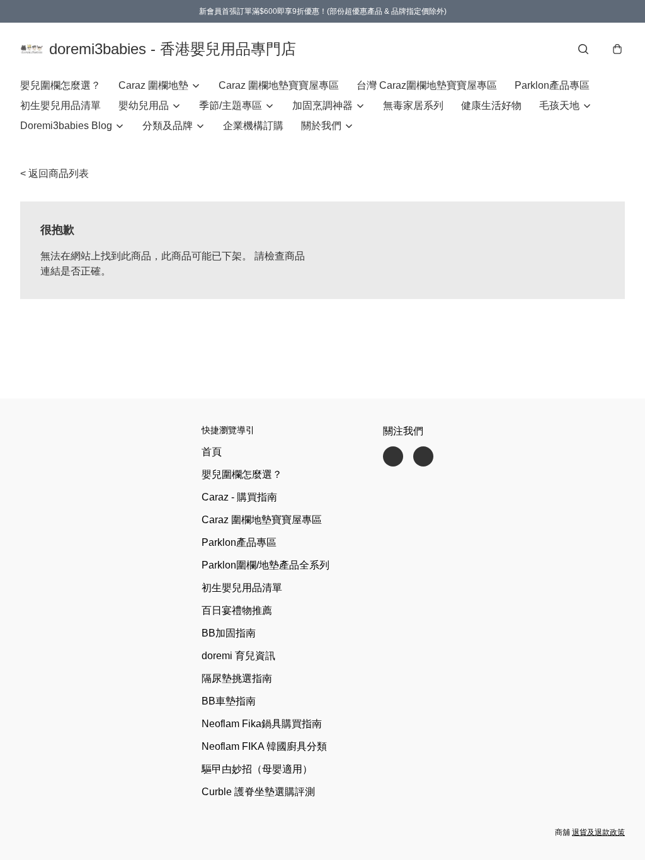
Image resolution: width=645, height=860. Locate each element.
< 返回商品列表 (54, 173)
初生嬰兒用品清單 (60, 105)
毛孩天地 (559, 105)
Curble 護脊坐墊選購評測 (258, 791)
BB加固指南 (229, 633)
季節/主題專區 (230, 105)
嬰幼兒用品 (143, 105)
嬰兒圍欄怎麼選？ (60, 85)
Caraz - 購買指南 (239, 497)
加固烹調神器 (322, 105)
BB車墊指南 (229, 701)
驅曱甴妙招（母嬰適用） (257, 769)
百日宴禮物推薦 (237, 610)
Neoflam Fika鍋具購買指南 (262, 723)
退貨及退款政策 (598, 832)
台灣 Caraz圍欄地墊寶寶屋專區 (427, 85)
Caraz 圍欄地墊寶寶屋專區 (279, 85)
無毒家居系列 (413, 105)
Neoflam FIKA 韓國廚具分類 (264, 746)
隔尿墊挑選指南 (237, 678)
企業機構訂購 (253, 125)
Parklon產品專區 (552, 85)
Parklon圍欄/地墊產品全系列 (265, 565)
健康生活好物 (491, 105)
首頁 (212, 451)
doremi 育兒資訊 (238, 655)
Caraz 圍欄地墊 (153, 85)
